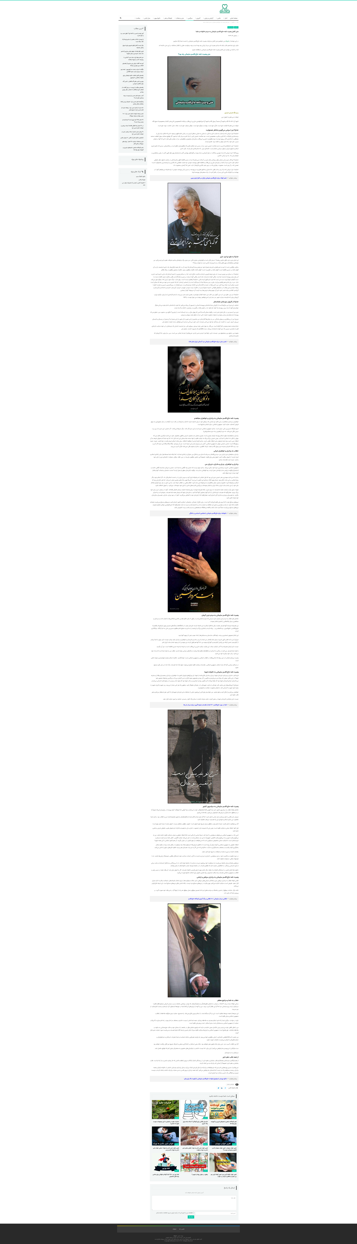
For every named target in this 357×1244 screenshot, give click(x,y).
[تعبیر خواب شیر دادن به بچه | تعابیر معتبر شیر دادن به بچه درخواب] (194, 1135)
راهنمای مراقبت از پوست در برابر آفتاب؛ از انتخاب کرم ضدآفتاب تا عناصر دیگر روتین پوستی (132, 90)
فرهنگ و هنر (168, 18)
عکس (219, 18)
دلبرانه (227, 41)
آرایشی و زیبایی (208, 18)
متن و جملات (180, 18)
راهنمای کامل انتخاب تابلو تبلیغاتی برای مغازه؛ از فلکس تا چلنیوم (133, 77)
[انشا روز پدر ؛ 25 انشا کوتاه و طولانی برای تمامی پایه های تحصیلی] (165, 1162)
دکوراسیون (157, 18)
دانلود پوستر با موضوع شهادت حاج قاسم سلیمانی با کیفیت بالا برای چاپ (205, 1079)
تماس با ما (181, 1229)
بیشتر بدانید (230, 27)
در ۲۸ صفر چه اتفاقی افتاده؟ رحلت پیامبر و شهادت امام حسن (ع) (132, 127)
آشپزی (198, 18)
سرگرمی (190, 18)
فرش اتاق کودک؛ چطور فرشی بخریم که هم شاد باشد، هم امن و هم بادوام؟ (132, 52)
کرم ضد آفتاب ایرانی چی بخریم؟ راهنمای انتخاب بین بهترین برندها (133, 65)
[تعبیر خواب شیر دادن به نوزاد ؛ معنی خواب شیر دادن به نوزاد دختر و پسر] (165, 1135)
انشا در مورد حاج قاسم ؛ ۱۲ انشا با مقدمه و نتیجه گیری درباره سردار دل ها (205, 705)
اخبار (226, 18)
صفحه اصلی (233, 18)
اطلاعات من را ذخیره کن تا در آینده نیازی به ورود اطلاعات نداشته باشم (174, 1213)
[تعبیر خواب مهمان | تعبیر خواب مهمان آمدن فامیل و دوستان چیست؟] (223, 1135)
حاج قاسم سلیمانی (230, 1084)
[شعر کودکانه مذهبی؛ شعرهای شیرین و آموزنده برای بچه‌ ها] (223, 1109)
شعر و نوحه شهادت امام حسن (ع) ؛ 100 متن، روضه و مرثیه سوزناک (133, 115)
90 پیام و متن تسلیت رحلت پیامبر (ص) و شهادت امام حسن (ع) (132, 133)
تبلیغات (174, 1229)
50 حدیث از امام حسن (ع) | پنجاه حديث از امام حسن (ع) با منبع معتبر (132, 109)
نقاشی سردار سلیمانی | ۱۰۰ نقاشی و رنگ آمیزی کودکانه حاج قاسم (207, 899)
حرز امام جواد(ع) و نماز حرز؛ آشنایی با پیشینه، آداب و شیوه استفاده (133, 58)
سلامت (138, 18)
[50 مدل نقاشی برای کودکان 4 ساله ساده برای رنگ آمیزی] (194, 1109)
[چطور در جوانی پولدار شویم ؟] (194, 1162)
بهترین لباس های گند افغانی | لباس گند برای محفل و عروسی (133, 82)
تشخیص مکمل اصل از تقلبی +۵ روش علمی (131, 138)
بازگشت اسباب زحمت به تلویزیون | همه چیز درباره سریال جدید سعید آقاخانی (132, 70)
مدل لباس (147, 18)
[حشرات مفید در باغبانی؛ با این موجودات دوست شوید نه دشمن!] (165, 1109)
